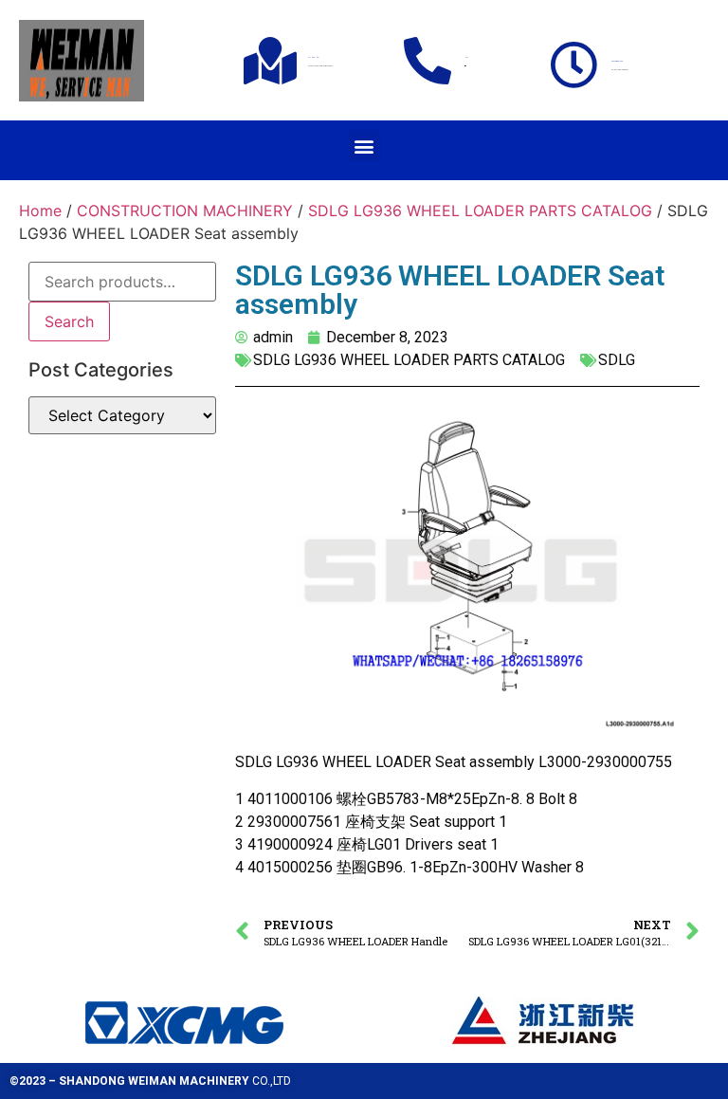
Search (69, 321)
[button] (364, 145)
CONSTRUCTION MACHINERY (185, 210)
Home (40, 210)
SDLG (616, 360)
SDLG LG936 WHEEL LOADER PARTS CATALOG (480, 210)
